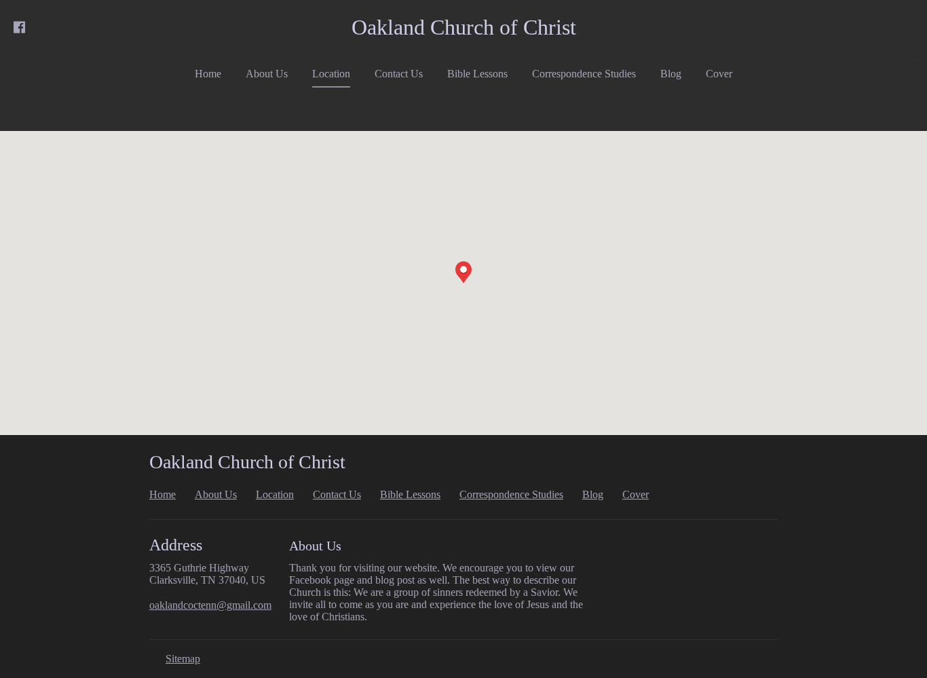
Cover (719, 73)
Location (331, 73)
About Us (267, 73)
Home (208, 73)
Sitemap (183, 658)
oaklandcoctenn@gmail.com (210, 605)
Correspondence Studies (584, 73)
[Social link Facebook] (19, 27)
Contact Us (399, 73)
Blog (670, 73)
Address (175, 545)
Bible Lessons (477, 73)
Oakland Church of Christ (464, 27)
